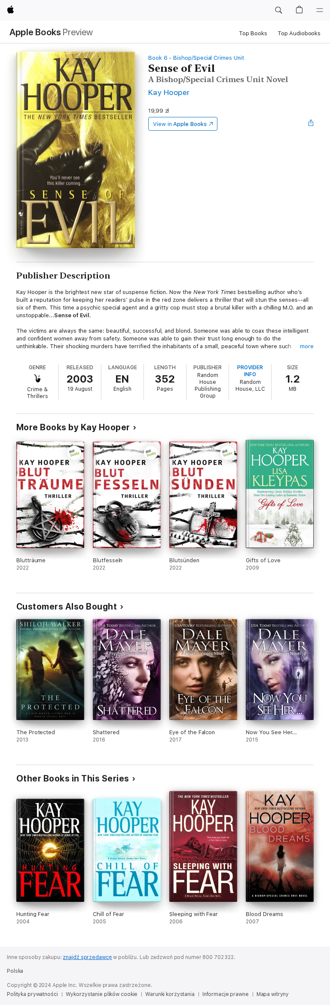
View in (180, 124)
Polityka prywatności (32, 994)
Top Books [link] (253, 33)
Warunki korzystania (170, 994)
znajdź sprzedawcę (87, 957)
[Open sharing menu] (311, 124)
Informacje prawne (225, 994)
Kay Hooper (169, 92)
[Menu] (319, 10)
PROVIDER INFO (250, 371)
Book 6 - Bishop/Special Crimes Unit (196, 58)
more (307, 346)
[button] (278, 10)
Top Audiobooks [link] (299, 33)
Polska (15, 971)
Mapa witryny (273, 994)
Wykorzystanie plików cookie (102, 994)
